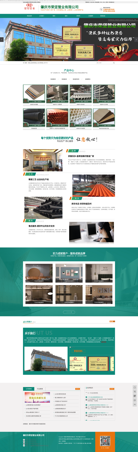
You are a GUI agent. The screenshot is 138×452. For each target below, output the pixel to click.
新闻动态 (102, 16)
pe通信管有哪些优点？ (61, 408)
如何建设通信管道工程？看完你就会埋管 (65, 412)
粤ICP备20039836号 (80, 436)
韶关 (88, 443)
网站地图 (97, 2)
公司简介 (41, 16)
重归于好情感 (32, 424)
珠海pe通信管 (31, 62)
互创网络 (64, 441)
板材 (66, 16)
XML (104, 2)
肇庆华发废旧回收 (40, 424)
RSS (101, 2)
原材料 (78, 16)
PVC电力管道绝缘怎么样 (61, 416)
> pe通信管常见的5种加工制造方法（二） (98, 394)
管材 (54, 16)
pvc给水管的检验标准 (60, 394)
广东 (74, 443)
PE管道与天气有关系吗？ (61, 401)
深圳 (79, 443)
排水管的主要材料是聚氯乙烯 (33, 416)
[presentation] (2, 39)
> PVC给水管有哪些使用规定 (95, 417)
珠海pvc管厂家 (44, 62)
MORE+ (77, 388)
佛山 (86, 443)
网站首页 (29, 16)
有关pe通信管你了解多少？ (33, 412)
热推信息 (87, 2)
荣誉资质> (78, 351)
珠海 (81, 443)
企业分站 (92, 2)
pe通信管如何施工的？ (61, 405)
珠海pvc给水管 (37, 62)
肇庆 (90, 443)
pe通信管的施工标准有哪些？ (33, 405)
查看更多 (87, 79)
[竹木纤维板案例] (39, 273)
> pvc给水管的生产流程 (94, 409)
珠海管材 (53, 79)
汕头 (83, 443)
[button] (66, 58)
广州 (77, 443)
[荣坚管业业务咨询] (135, 387)
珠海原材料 (76, 79)
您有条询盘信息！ (110, 2)
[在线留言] (135, 400)
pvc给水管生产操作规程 (32, 408)
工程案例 (90, 16)
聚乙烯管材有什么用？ (60, 397)
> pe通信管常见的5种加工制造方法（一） (98, 401)
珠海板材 (64, 79)
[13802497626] (135, 392)
